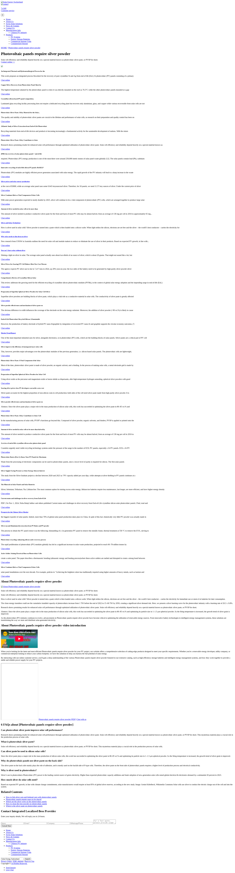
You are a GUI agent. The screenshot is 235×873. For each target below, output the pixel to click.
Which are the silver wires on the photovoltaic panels (26, 802)
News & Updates (12, 26)
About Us (9, 21)
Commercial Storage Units (21, 41)
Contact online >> (8, 62)
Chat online (5, 80)
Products (9, 35)
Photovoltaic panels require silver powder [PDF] (57, 719)
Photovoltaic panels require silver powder (24, 48)
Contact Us (10, 28)
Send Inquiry (11, 868)
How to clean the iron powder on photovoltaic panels (26, 804)
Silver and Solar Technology (11, 223)
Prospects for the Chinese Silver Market (14, 512)
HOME (4, 48)
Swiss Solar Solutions (14, 24)
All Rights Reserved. (19, 863)
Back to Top (29, 861)
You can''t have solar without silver (13, 250)
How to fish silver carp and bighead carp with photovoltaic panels (31, 797)
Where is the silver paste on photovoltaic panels (24, 806)
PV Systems (15, 37)
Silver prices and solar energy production (15, 181)
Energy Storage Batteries (20, 39)
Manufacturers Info (13, 30)
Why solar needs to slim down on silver (14, 236)
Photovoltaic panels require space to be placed (23, 799)
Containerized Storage (19, 44)
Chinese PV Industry (19, 33)
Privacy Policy (6, 861)
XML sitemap (18, 861)
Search (27, 859)
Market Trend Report (8, 333)
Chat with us (81, 719)
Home (8, 19)
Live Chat (10, 870)
